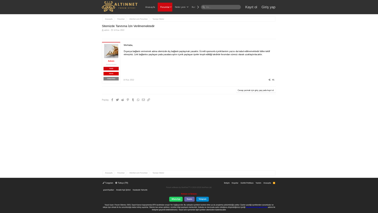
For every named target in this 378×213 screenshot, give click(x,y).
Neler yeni (180, 7)
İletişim (227, 183)
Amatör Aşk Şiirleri (123, 190)
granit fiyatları (108, 190)
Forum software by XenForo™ (189, 187)
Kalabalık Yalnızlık (140, 190)
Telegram (202, 199)
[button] (170, 7)
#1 (273, 80)
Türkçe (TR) (122, 183)
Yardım (258, 183)
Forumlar (165, 7)
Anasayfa (150, 7)
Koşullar (235, 183)
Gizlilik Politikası (247, 183)
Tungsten (109, 183)
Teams (189, 199)
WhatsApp (176, 199)
